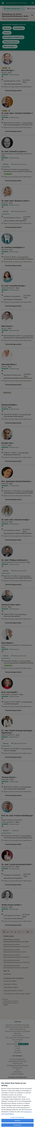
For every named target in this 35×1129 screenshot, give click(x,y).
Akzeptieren (17, 1125)
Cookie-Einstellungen (17, 1117)
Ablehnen (18, 1120)
